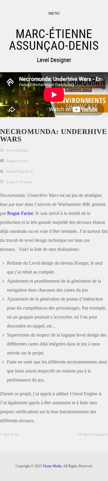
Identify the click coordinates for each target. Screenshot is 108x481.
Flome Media (52, 466)
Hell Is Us (11, 434)
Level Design (17, 150)
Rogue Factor (20, 213)
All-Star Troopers (91, 434)
